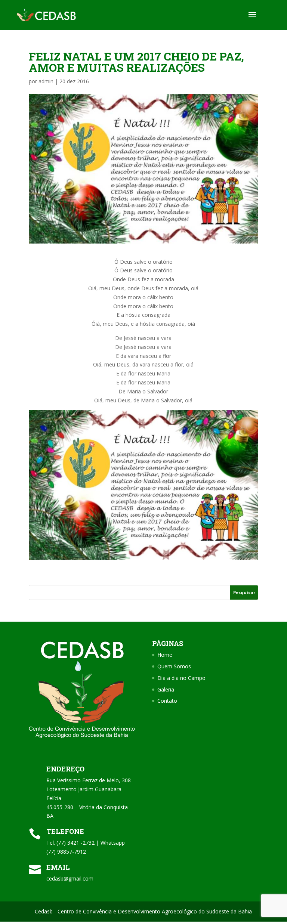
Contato (167, 700)
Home (164, 654)
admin (45, 81)
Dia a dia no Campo (181, 677)
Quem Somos (174, 666)
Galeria (165, 689)
